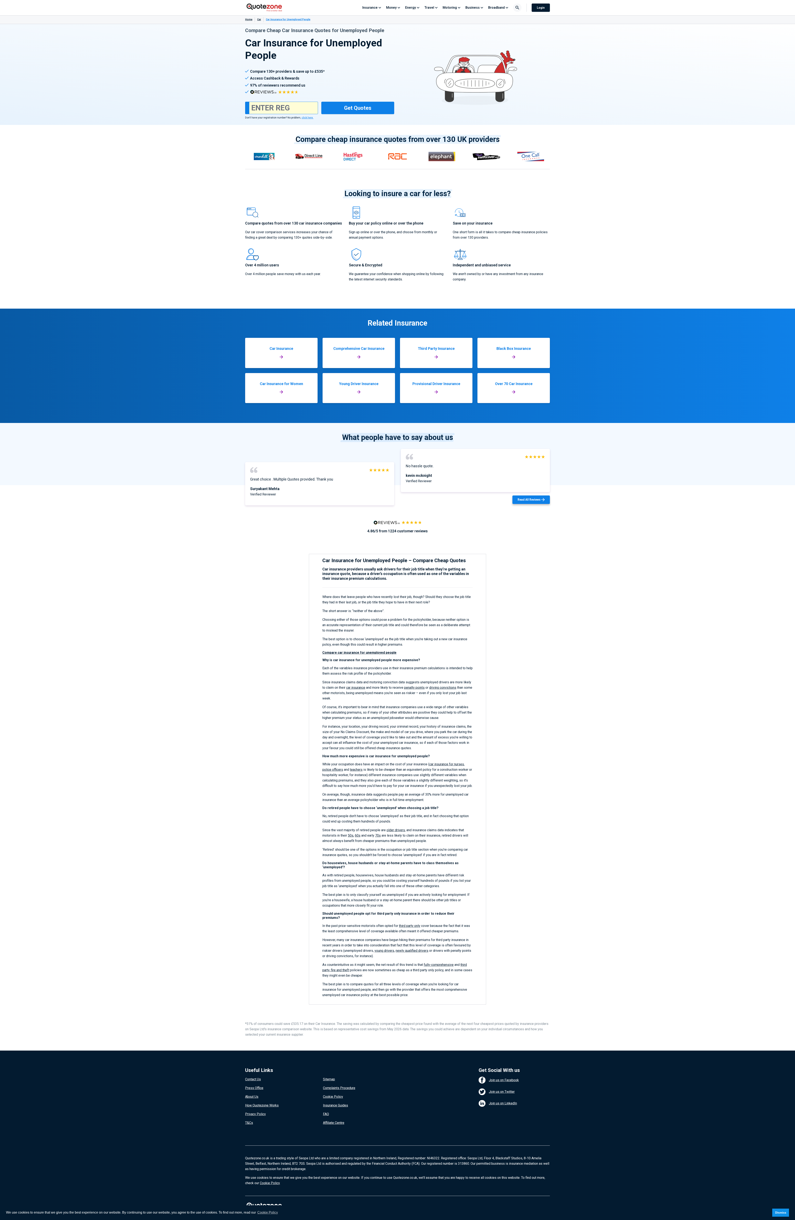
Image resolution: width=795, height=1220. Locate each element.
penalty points (414, 688)
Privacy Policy (255, 1114)
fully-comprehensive (439, 965)
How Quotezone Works (262, 1105)
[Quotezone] (264, 8)
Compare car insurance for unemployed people (359, 653)
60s (357, 835)
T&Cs (249, 1123)
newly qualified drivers (412, 951)
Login (541, 7)
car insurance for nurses (446, 764)
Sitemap (329, 1079)
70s (378, 835)
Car (259, 19)
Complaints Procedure (339, 1088)
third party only (409, 926)
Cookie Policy (333, 1097)
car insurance (355, 688)
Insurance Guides (335, 1105)
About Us (251, 1097)
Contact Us (253, 1079)
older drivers (396, 830)
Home (248, 19)
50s (350, 835)
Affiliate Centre (333, 1123)
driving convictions (442, 688)
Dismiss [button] (780, 1212)
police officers (332, 770)
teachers (356, 770)
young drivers (384, 951)
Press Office (254, 1088)
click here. (307, 117)
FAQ (326, 1114)
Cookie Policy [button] (267, 1212)
